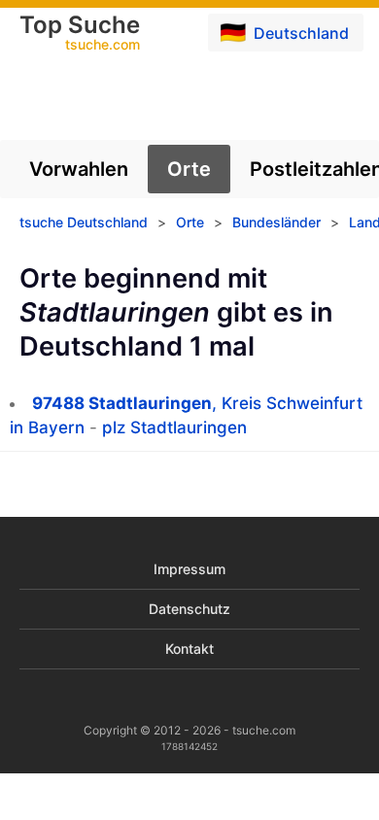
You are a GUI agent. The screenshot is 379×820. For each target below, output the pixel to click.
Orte (189, 169)
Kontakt (189, 648)
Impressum (189, 569)
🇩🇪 (284, 32)
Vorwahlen (78, 169)
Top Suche (79, 34)
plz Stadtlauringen (174, 427)
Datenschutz (189, 608)
